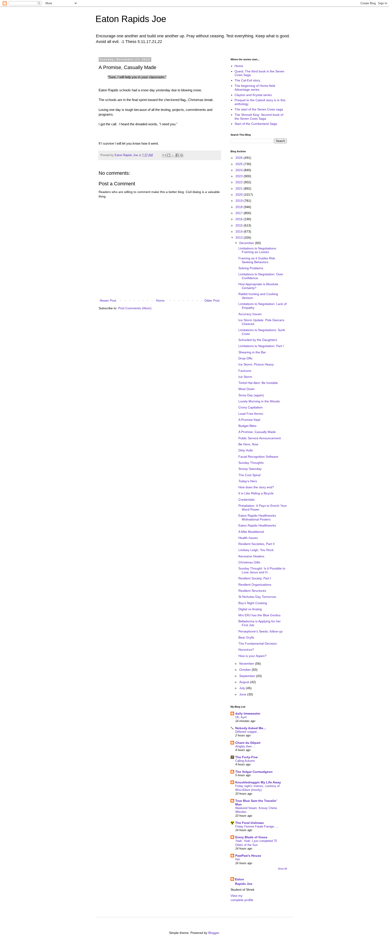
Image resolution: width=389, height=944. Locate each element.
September (247, 676)
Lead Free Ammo (250, 413)
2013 (239, 237)
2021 (239, 188)
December (247, 243)
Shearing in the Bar (252, 352)
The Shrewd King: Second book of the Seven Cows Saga (259, 116)
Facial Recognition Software (258, 456)
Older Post (211, 300)
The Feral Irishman (249, 823)
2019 (239, 200)
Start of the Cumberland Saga (256, 124)
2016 (239, 219)
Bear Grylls (246, 637)
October (245, 669)
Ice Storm (245, 377)
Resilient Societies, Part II (256, 544)
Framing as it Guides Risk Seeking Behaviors (256, 260)
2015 (239, 225)
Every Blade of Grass (251, 837)
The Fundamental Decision (257, 643)
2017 (239, 213)
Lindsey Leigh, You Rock (256, 550)
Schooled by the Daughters (257, 340)
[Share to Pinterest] (181, 155)
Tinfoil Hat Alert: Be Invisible (258, 383)
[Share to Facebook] (177, 155)
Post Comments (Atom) (135, 308)
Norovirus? (246, 649)
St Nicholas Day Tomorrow (257, 597)
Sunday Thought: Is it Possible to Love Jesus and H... (261, 570)
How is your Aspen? (252, 656)
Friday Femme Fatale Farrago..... (256, 826)
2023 (239, 176)
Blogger (213, 933)
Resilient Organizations (254, 584)
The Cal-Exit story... (248, 80)
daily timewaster (247, 713)
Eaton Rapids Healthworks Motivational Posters (257, 517)
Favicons (244, 370)
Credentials (246, 499)
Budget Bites (247, 426)
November (247, 663)
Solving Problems (250, 268)
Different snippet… (247, 731)
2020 (239, 194)
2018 (239, 207)
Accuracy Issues (250, 314)
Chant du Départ (247, 742)
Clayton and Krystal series (253, 95)
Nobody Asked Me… (250, 728)
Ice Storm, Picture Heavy (256, 364)
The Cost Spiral (249, 475)
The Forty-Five (246, 757)
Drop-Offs (245, 358)
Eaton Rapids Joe (130, 19)
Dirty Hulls (245, 450)
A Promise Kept (249, 420)
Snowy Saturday (250, 469)
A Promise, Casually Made (257, 432)
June (243, 694)
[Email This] (164, 155)
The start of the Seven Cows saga (259, 109)
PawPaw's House (248, 855)
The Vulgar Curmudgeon (254, 772)
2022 (239, 182)
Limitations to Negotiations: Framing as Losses (257, 250)
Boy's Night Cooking (252, 603)
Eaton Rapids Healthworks (257, 525)
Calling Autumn (245, 760)
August (244, 682)
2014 (239, 231)
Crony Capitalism (250, 407)
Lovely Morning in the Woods (259, 401)
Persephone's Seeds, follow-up (260, 631)
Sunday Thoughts (251, 462)
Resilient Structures (252, 590)
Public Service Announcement (259, 438)
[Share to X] (173, 155)
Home (160, 300)
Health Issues (248, 538)
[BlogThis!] (168, 155)
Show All (282, 868)
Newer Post (108, 300)
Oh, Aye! (241, 717)
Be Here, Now (248, 444)
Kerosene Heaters (251, 556)
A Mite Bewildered (251, 532)
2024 (239, 170)
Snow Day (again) (251, 395)
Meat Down (246, 389)
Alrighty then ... (245, 746)
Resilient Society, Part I (254, 578)
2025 (239, 164)
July (242, 688)
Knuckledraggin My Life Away (258, 782)
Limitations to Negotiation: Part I (261, 346)
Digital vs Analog (250, 609)
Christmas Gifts (249, 562)
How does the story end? (256, 487)
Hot (237, 859)
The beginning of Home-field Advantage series (255, 87)
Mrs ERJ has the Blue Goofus (259, 615)
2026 (239, 157)
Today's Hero (247, 481)
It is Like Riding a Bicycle (256, 493)
